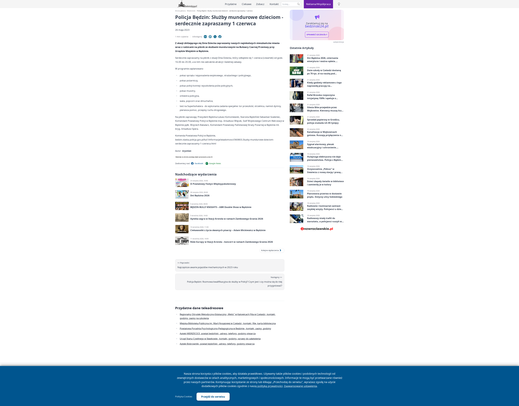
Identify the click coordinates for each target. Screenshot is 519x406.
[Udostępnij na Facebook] (220, 36)
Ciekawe (246, 4)
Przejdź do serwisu (213, 396)
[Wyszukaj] (298, 4)
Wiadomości (191, 11)
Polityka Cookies (183, 396)
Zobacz (260, 4)
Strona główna (180, 11)
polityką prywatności (270, 386)
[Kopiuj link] (205, 36)
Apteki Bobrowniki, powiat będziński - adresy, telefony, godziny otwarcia (217, 343)
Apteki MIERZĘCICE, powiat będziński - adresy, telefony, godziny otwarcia (218, 333)
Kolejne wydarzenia (270, 250)
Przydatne (231, 4)
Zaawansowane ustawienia (300, 386)
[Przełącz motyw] (339, 4)
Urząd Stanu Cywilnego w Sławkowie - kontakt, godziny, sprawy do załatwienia (220, 338)
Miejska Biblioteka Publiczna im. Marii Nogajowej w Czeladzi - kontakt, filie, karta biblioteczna (228, 323)
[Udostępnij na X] (215, 36)
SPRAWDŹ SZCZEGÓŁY (317, 34)
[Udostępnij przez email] (210, 36)
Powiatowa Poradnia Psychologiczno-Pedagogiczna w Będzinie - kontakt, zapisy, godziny (225, 328)
